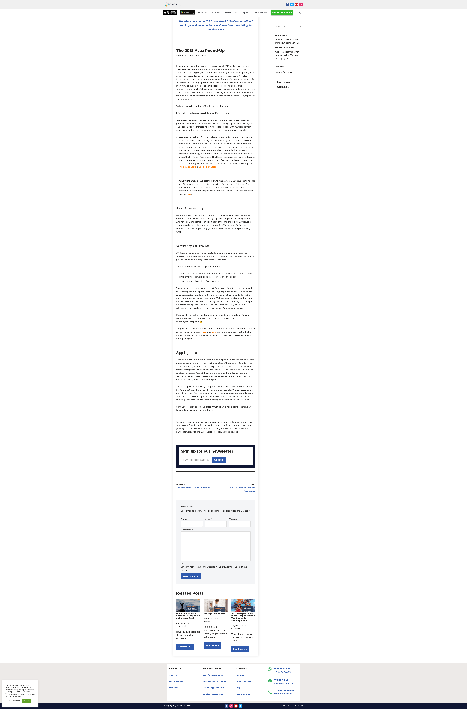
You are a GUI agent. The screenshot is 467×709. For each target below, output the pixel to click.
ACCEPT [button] (26, 701)
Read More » (184, 648)
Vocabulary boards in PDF (214, 681)
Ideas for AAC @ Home (212, 675)
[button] (208, 12)
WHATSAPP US (282, 668)
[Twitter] (292, 4)
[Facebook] (287, 4)
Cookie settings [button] (13, 701)
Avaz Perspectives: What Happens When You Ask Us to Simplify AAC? (243, 617)
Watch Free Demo (282, 13)
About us (240, 675)
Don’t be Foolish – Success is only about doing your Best (188, 615)
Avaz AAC (173, 675)
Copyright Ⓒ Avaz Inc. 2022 (177, 706)
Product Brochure (244, 681)
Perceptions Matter (215, 613)
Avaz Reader (174, 688)
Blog (238, 688)
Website (233, 519)
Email (208, 519)
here (189, 194)
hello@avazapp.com (284, 683)
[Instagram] (301, 4)
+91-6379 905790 (282, 672)
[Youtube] (296, 4)
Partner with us (243, 694)
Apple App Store (188, 167)
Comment (187, 530)
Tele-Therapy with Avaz (213, 688)
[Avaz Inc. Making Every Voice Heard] (173, 4)
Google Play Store (207, 167)
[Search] (300, 13)
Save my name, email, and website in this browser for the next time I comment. (214, 568)
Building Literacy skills (212, 694)
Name (184, 519)
